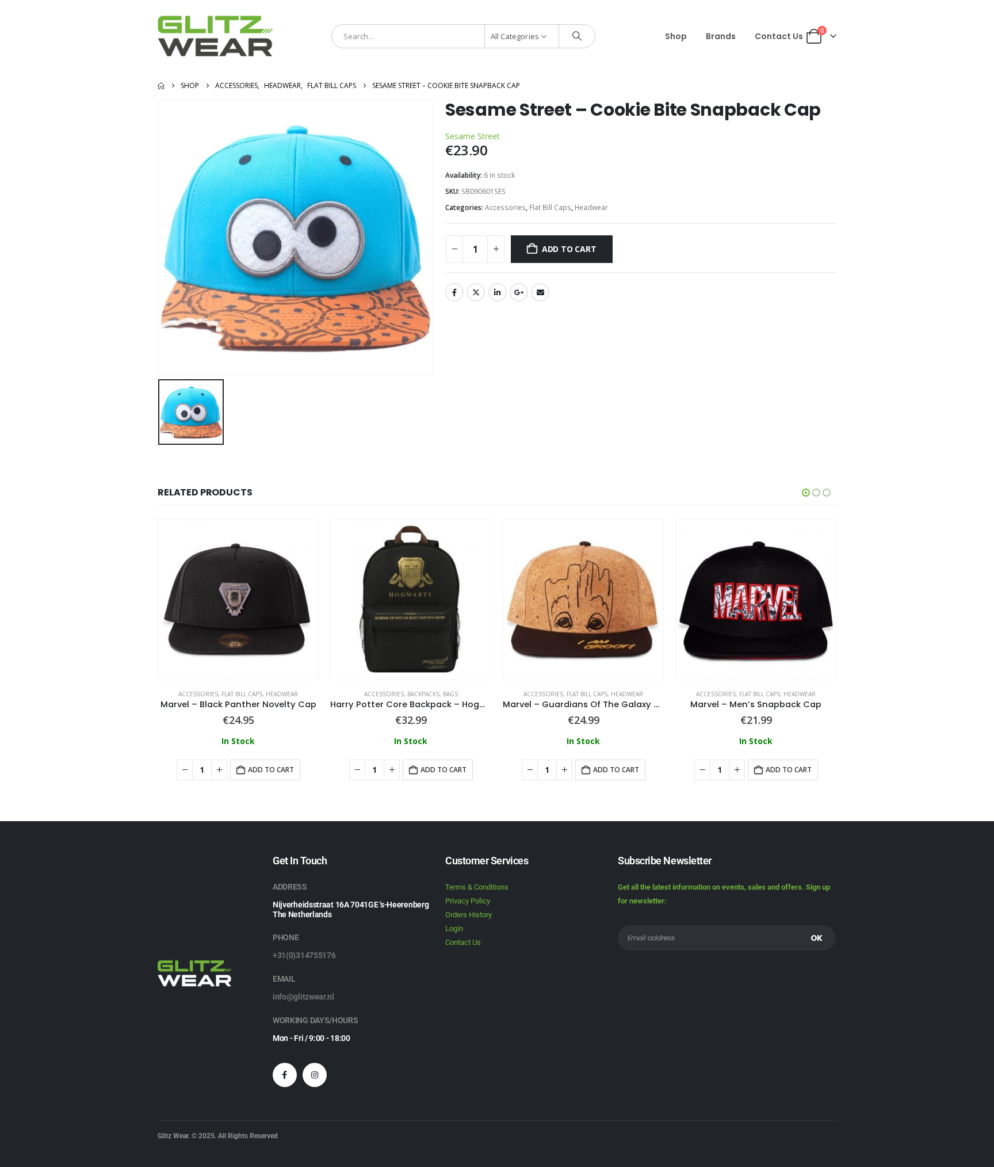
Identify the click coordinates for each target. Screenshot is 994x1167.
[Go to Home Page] (161, 86)
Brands (721, 36)
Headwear (591, 207)
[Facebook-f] (285, 1075)
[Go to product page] (238, 600)
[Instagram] (315, 1075)
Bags (450, 694)
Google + (519, 292)
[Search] (577, 36)
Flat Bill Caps (550, 207)
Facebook (454, 292)
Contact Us (779, 36)
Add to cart (569, 248)
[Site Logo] (215, 36)
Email (540, 292)
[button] (806, 492)
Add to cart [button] (271, 770)
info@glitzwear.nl (303, 996)
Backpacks (423, 694)
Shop (676, 36)
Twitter (476, 292)
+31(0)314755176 (304, 955)
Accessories (505, 207)
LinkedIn (497, 292)
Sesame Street (472, 136)
